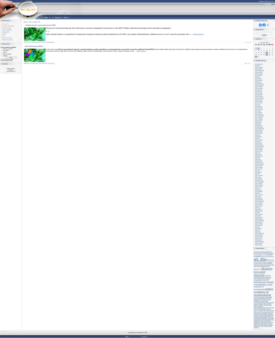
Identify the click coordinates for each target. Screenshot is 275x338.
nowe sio (271, 310)
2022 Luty (257, 188)
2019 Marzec (258, 136)
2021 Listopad (258, 183)
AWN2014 (256, 269)
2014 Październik (259, 70)
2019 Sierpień (258, 143)
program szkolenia (259, 315)
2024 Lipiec (258, 231)
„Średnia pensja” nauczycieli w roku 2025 (40, 25)
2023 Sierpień (258, 217)
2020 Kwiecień (259, 156)
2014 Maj (257, 65)
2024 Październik (259, 233)
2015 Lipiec (258, 81)
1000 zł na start (265, 322)
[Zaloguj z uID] (260, 25)
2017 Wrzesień (259, 114)
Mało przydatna (7, 54)
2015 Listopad (258, 86)
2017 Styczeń (258, 102)
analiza (268, 266)
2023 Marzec (258, 209)
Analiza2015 (267, 315)
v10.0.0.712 (266, 280)
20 (266, 52)
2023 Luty (257, 207)
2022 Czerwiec (259, 194)
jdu (267, 260)
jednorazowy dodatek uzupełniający (264, 283)
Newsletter (264, 314)
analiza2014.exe (266, 299)
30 (256, 56)
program (271, 322)
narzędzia (260, 310)
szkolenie (257, 301)
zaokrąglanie (257, 318)
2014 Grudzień (259, 73)
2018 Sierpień (258, 125)
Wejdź (65, 17)
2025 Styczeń (258, 238)
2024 (30, 21)
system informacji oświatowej (263, 312)
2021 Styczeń (258, 168)
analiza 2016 (270, 318)
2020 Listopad (258, 165)
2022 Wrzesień (259, 199)
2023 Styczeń (258, 206)
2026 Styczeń (258, 244)
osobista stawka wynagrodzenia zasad (261, 301)
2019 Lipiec (258, 141)
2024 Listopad (258, 235)
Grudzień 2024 (264, 42)
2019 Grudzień (259, 149)
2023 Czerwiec (259, 214)
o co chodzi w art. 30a (261, 254)
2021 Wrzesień (259, 180)
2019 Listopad (258, 148)
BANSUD (256, 321)
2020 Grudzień (259, 167)
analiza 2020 (257, 325)
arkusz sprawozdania (259, 298)
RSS (273, 4)
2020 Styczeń (258, 151)
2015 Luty (257, 77)
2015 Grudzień (259, 88)
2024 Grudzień (259, 236)
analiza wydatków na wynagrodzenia (263, 291)
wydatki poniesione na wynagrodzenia (263, 287)
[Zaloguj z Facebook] (264, 25)
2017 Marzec (258, 106)
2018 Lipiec (258, 123)
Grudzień (35, 21)
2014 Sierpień (258, 68)
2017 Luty (257, 104)
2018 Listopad (258, 130)
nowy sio (266, 310)
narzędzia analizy (261, 309)
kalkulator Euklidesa (259, 265)
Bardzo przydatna (8, 48)
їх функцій (268, 298)
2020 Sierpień (258, 160)
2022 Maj (257, 193)
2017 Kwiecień (259, 107)
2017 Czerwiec (259, 109)
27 (266, 54)
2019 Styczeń (258, 133)
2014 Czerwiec (259, 67)
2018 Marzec (258, 122)
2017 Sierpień (258, 112)
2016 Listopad (258, 99)
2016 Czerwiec (259, 93)
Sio (255, 312)
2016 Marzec (258, 91)
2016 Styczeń (258, 89)
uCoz (148, 336)
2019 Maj (257, 138)
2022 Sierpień (258, 198)
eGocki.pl (260, 306)
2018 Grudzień (259, 131)
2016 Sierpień (258, 94)
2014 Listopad (258, 72)
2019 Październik (259, 146)
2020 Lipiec (258, 159)
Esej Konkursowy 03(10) (34, 46)
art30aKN (264, 313)
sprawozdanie (267, 321)
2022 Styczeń (258, 186)
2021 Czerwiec (259, 175)
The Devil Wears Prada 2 (265, 323)
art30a (36, 42)
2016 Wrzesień (259, 96)
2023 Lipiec (258, 215)
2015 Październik (259, 85)
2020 (262, 325)
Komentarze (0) (50, 42)
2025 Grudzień (259, 243)
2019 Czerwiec (259, 139)
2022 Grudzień (259, 204)
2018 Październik (259, 128)
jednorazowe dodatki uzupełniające (262, 279)
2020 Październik (259, 164)
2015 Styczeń (258, 75)
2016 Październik (259, 98)
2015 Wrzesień (259, 83)
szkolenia (268, 275)
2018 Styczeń (258, 120)
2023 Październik (259, 220)
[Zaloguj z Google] (268, 25)
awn (273, 312)
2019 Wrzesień (259, 144)
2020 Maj (257, 157)
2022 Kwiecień (259, 191)
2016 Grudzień (259, 101)
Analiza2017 (257, 322)
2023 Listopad (258, 222)
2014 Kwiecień (259, 64)
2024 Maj (257, 230)
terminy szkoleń (262, 263)
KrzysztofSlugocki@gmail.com (262, 307)
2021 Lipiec (258, 177)
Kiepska (5, 55)
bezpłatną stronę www (135, 336)
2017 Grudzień (259, 118)
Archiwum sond (9, 59)
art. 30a (260, 259)
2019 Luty (257, 135)
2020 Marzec (258, 154)
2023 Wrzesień (259, 218)
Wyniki (2, 59)
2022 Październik (259, 201)
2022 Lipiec (258, 196)
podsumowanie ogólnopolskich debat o (264, 319)
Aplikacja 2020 (268, 326)
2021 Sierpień (258, 178)
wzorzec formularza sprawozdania (263, 297)
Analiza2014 (268, 265)
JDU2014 (260, 305)
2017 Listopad (258, 117)
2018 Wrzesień (259, 127)
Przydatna (6, 50)
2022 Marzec (258, 189)
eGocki (260, 313)
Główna (46, 17)
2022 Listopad (258, 202)
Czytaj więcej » (198, 34)
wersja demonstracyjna (267, 256)
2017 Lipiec (258, 110)
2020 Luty (257, 152)
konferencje (270, 314)
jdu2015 (256, 313)
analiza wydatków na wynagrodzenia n (263, 252)
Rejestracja (58, 17)
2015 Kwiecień (259, 80)
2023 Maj (257, 212)
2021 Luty (257, 170)
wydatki (263, 266)
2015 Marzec (258, 78)
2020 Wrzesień (259, 162)
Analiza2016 (264, 318)
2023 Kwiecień (259, 210)
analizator (269, 263)
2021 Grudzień (259, 185)
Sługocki (266, 268)
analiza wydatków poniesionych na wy (263, 325)
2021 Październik (259, 181)
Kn (260, 269)
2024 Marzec (258, 228)
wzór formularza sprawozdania (263, 316)
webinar (256, 327)
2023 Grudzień (259, 223)
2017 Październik (259, 115)
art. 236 (261, 321)
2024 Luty (257, 227)
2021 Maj (257, 173)
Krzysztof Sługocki (259, 273)
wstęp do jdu (257, 251)
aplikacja (256, 323)
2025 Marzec (258, 239)
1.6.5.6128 (270, 317)
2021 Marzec (258, 172)
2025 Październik (259, 241)
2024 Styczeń (258, 225)
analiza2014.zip (258, 299)
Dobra (4, 52)
